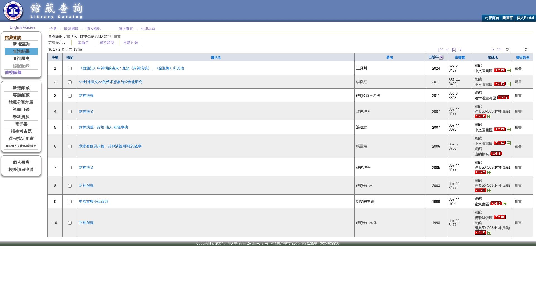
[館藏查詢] (56, 20)
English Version (22, 27)
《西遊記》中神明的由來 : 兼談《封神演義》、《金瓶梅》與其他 (131, 68)
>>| (499, 49)
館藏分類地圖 (21, 102)
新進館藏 (21, 88)
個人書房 (21, 162)
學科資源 (21, 117)
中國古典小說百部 (93, 201)
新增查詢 (21, 44)
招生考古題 (21, 131)
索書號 (460, 57)
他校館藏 (13, 72)
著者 (389, 57)
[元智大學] (13, 20)
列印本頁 (148, 28)
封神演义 (86, 111)
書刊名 (216, 57)
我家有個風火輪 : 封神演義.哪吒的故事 (110, 146)
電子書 (21, 124)
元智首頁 (492, 18)
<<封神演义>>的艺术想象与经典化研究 (110, 82)
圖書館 (507, 18)
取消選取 (71, 28)
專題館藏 (21, 95)
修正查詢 (126, 28)
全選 (53, 28)
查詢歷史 (21, 58)
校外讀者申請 (21, 169)
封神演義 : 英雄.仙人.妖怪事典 (103, 127)
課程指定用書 (21, 138)
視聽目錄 (21, 109)
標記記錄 (21, 66)
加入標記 (93, 28)
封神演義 (86, 95)
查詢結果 (21, 51)
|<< (440, 49)
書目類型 (523, 57)
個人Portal (525, 18)
